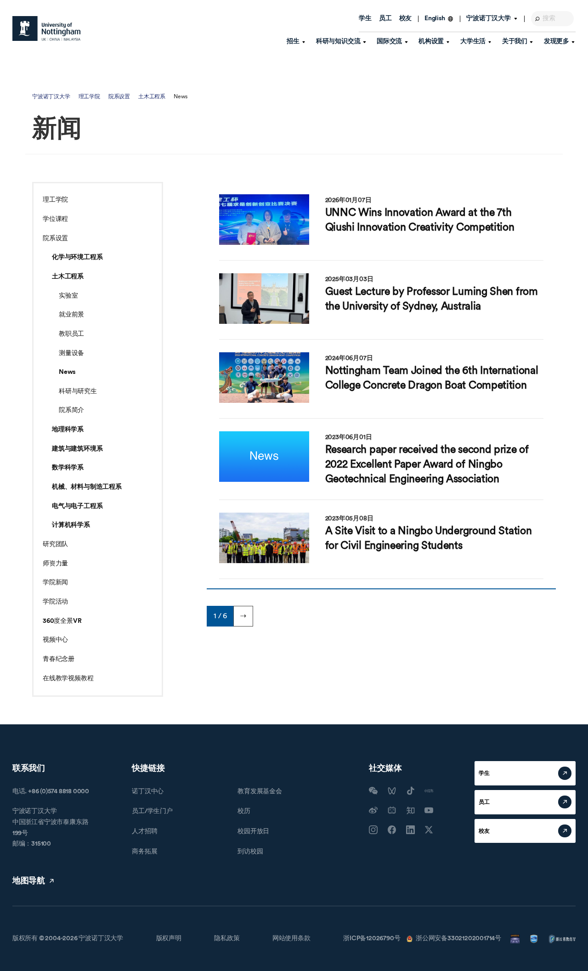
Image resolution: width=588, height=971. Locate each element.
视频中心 (55, 640)
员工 (385, 18)
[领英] (410, 829)
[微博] (373, 810)
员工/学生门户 (152, 811)
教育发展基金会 (259, 791)
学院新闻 (55, 582)
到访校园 (250, 851)
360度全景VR (62, 621)
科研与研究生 (78, 391)
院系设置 (119, 96)
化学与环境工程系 (77, 257)
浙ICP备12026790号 (371, 938)
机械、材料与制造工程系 (87, 487)
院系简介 (71, 410)
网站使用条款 (291, 938)
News (67, 372)
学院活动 (55, 601)
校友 (405, 18)
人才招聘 (144, 831)
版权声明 (168, 938)
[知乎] (410, 810)
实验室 (68, 296)
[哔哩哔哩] (392, 810)
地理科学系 (68, 429)
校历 (243, 811)
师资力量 (55, 563)
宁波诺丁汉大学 (51, 96)
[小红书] (428, 790)
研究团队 (55, 544)
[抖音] (410, 790)
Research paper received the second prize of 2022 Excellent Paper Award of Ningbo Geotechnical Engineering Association (427, 464)
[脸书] (392, 829)
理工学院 (89, 96)
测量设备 (71, 353)
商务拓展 (144, 851)
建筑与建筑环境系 (77, 449)
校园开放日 (253, 831)
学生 (365, 18)
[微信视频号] (392, 790)
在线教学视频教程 (68, 678)
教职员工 (71, 334)
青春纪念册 (58, 659)
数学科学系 (68, 467)
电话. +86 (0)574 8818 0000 (50, 791)
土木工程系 (151, 96)
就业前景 (71, 314)
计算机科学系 (71, 525)
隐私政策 (226, 938)
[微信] (373, 790)
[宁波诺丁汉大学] (46, 28)
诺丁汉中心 (148, 791)
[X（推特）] (428, 829)
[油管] (428, 810)
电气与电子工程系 (77, 506)
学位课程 (55, 219)
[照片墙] (373, 829)
